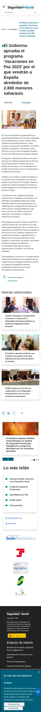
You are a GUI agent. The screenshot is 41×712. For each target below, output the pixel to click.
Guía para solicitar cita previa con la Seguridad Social (22, 477)
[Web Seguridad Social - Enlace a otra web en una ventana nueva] (20, 565)
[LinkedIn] (8, 413)
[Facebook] (3, 413)
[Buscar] (35, 12)
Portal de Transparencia (16, 659)
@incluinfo (12, 521)
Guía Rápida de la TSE (19, 492)
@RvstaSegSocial (15, 516)
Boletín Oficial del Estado (16, 668)
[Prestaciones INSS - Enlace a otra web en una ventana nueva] (20, 578)
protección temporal (15, 277)
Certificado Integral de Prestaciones (19, 485)
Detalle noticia (15, 498)
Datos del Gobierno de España (19, 663)
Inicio (4, 29)
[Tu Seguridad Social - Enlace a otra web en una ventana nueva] (20, 589)
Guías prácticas (16, 503)
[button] (21, 413)
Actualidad (12, 29)
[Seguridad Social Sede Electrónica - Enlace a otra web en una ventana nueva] (20, 535)
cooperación (12, 281)
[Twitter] (14, 413)
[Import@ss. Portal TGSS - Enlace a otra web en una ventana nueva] (20, 550)
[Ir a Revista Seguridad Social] (24, 6)
